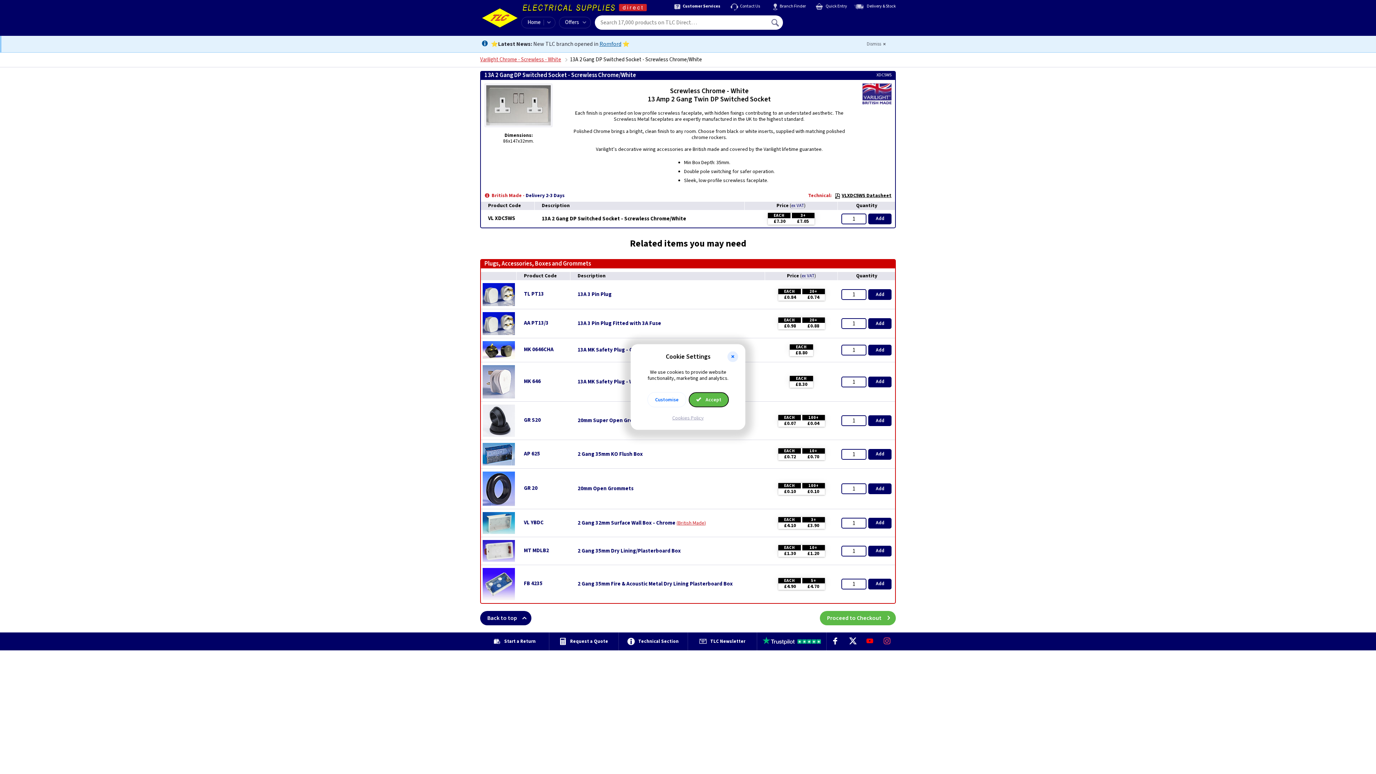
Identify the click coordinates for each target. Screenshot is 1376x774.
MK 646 (532, 381)
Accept (712, 399)
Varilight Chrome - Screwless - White (520, 59)
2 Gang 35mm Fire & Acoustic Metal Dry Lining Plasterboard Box (655, 584)
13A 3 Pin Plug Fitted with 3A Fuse (619, 323)
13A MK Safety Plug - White (611, 382)
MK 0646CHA (539, 349)
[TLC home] (500, 18)
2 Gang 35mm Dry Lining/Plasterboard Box (629, 551)
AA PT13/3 (536, 323)
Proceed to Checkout (854, 618)
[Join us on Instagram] (887, 641)
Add (880, 218)
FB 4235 (533, 583)
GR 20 (531, 488)
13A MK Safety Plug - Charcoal (614, 350)
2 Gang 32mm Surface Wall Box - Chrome (626, 523)
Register (816, 25)
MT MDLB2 (536, 550)
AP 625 (532, 454)
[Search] (776, 22)
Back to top (502, 618)
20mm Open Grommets (606, 489)
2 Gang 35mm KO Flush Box (610, 454)
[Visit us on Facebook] (835, 641)
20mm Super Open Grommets (614, 420)
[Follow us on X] (852, 641)
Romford (610, 44)
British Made (691, 523)
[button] (732, 357)
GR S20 (532, 420)
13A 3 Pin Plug (595, 294)
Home (534, 22)
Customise (667, 399)
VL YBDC (534, 522)
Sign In (821, 20)
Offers (572, 22)
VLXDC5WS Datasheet (867, 195)
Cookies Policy (688, 417)
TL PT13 (534, 294)
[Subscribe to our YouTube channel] (869, 641)
